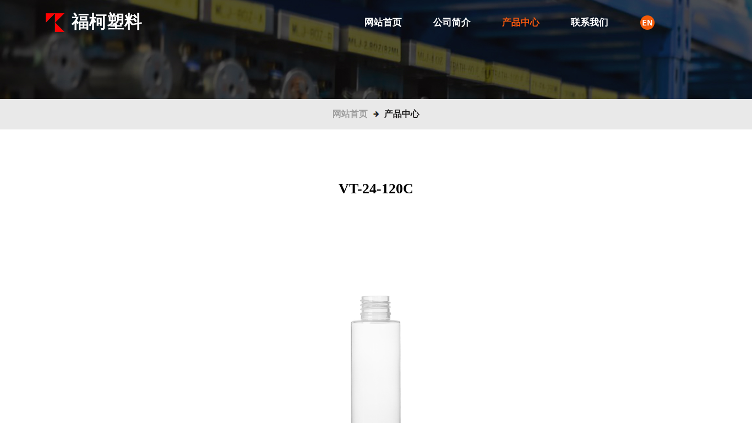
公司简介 (452, 22)
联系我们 (589, 22)
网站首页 (383, 22)
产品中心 (521, 22)
